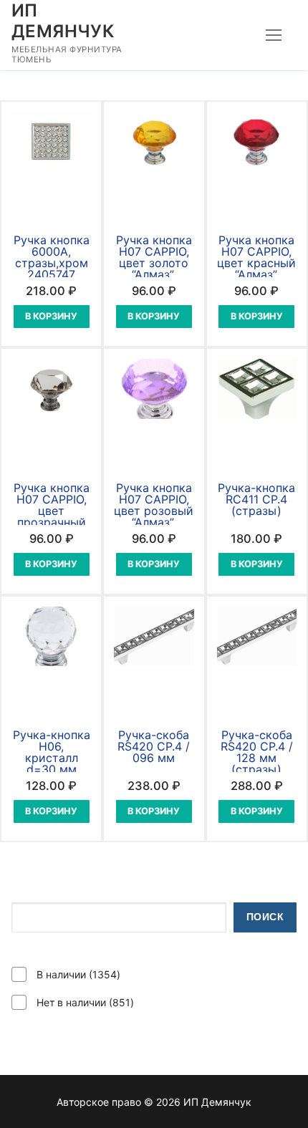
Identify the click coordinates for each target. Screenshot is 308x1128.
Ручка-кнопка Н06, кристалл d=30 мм (51, 752)
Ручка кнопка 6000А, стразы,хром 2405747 (52, 257)
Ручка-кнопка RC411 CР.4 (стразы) (256, 499)
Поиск (265, 917)
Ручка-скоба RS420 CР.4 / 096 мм (153, 746)
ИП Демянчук (62, 21)
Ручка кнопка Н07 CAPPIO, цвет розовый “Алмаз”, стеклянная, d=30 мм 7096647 (153, 522)
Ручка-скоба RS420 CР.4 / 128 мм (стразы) (257, 752)
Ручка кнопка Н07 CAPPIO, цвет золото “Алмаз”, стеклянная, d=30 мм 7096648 (154, 274)
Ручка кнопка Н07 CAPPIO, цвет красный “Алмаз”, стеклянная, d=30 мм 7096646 (256, 274)
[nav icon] (274, 35)
